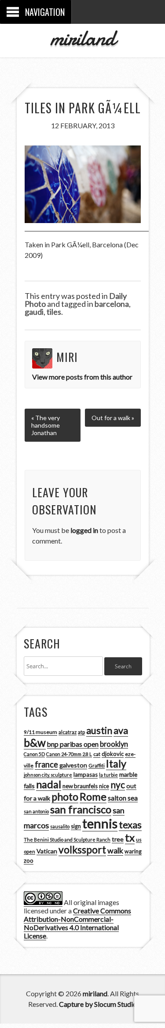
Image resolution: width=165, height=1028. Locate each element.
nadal (48, 784)
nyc (117, 784)
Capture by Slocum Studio (98, 1004)
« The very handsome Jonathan (45, 425)
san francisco (80, 809)
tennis (99, 823)
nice (104, 786)
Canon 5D (34, 754)
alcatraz (68, 732)
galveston (73, 765)
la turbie (108, 775)
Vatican (47, 851)
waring (133, 851)
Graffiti (96, 765)
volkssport (82, 850)
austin (99, 730)
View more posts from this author (82, 376)
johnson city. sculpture (48, 775)
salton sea (123, 798)
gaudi (34, 312)
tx (130, 837)
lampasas (85, 774)
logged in (84, 530)
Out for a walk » (113, 417)
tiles (54, 312)
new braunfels (80, 786)
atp (81, 732)
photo (64, 796)
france (46, 764)
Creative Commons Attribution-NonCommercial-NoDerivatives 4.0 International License (77, 923)
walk (115, 850)
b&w (35, 742)
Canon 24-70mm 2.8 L (69, 754)
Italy (116, 763)
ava (121, 730)
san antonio (36, 811)
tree (118, 839)
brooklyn (114, 744)
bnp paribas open (73, 744)
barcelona (112, 304)
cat (96, 754)
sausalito (60, 826)
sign (76, 826)
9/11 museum (40, 732)
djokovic (113, 753)
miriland (82, 38)
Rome (93, 796)
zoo (28, 860)
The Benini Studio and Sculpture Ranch (67, 839)
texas (130, 825)
